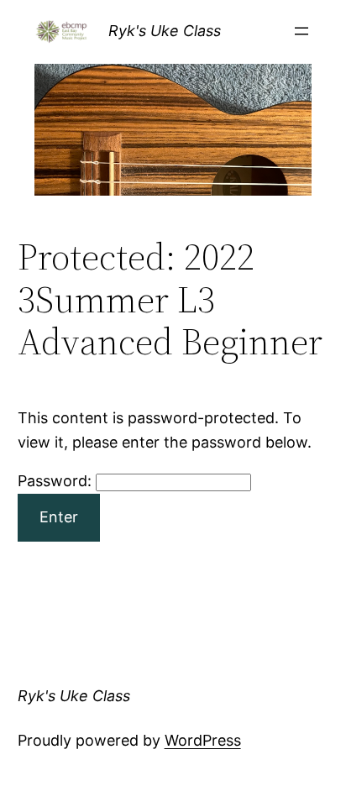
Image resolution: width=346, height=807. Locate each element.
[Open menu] (301, 31)
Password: (57, 481)
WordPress (203, 740)
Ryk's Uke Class (164, 30)
